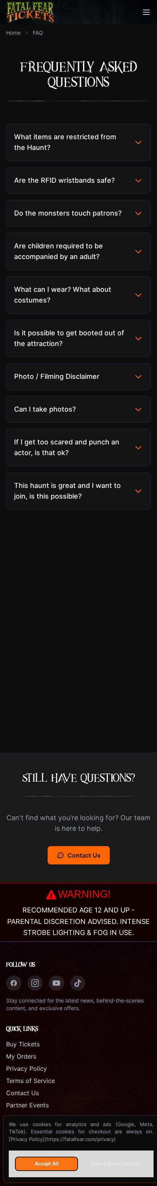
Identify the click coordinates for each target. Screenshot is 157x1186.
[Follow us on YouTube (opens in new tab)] (56, 983)
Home (13, 32)
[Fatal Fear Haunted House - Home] (30, 12)
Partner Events (27, 1105)
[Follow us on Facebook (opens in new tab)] (13, 983)
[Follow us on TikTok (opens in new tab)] (77, 983)
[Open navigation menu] (146, 12)
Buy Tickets (23, 1044)
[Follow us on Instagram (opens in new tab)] (35, 983)
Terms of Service (30, 1081)
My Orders (21, 1056)
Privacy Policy (26, 1068)
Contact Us (84, 855)
